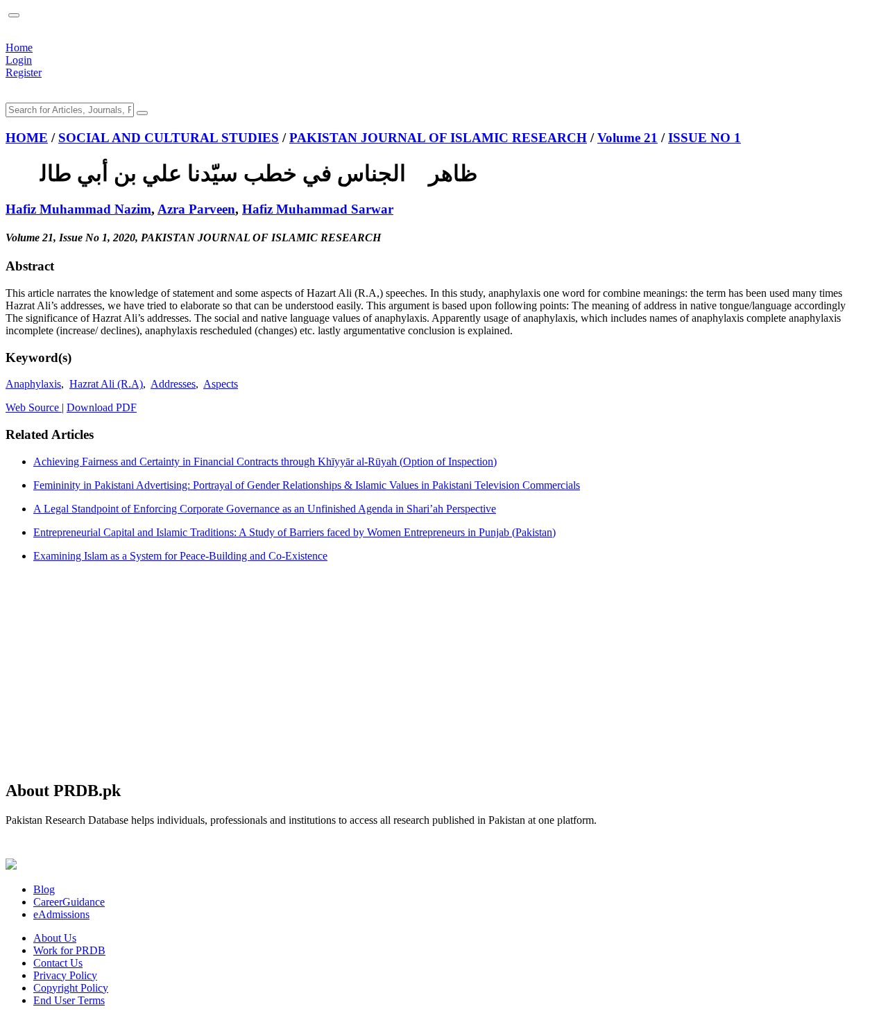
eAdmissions (61, 914)
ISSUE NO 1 (704, 137)
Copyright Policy (70, 988)
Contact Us (58, 963)
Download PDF (102, 407)
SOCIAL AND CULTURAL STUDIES (168, 137)
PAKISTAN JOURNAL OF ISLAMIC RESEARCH (438, 137)
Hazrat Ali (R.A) (106, 384)
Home (19, 47)
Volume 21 (627, 137)
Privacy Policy (65, 975)
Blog (44, 889)
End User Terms (69, 1000)
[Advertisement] (422, 670)
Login (19, 60)
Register (24, 72)
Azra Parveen (196, 209)
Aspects (220, 384)
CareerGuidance (69, 902)
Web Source (34, 407)
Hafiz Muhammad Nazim (78, 209)
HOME (27, 137)
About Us (54, 938)
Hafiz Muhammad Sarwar (317, 209)
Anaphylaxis (33, 384)
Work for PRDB (69, 950)
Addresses (173, 384)
